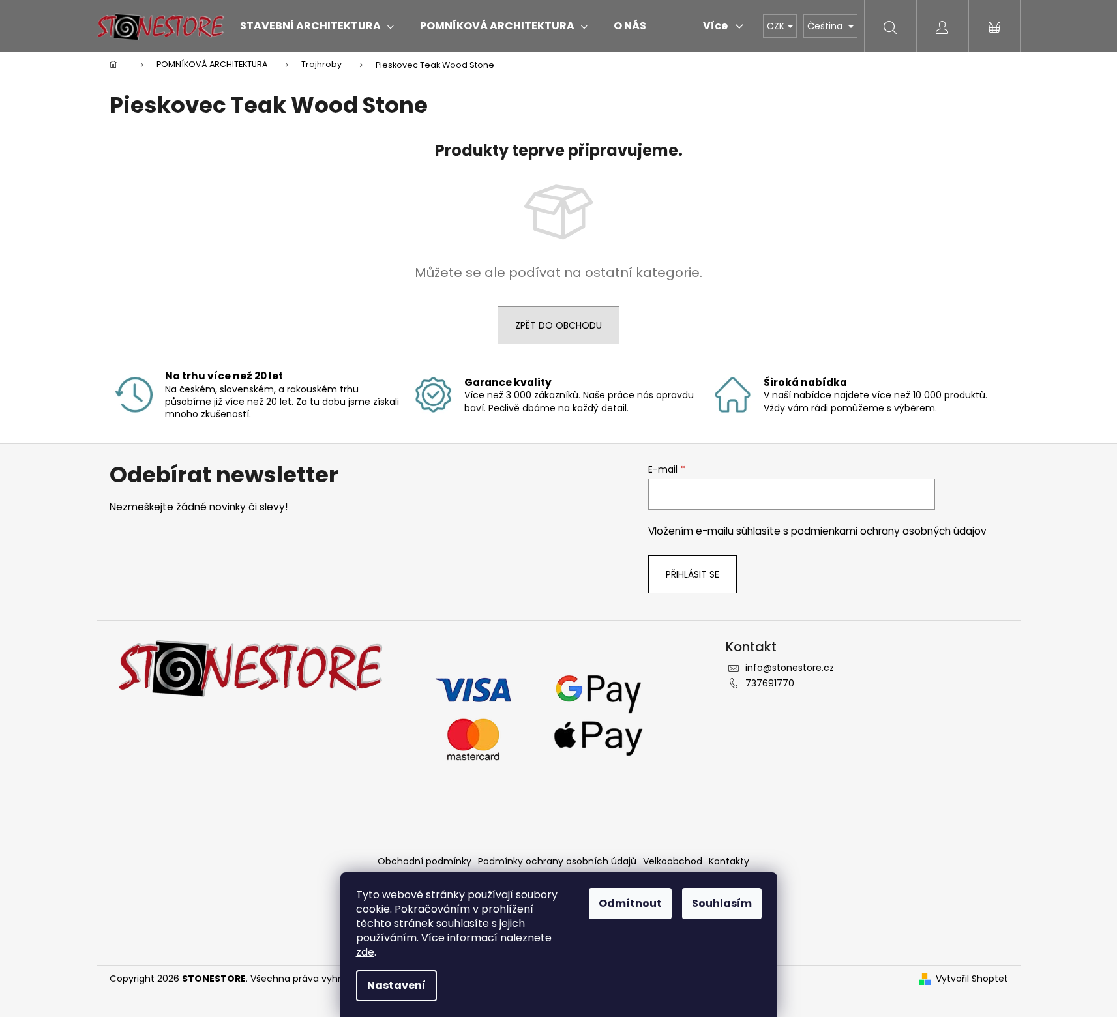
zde (365, 952)
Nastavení (396, 985)
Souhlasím (722, 903)
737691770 (769, 683)
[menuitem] (317, 26)
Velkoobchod (672, 861)
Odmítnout (630, 903)
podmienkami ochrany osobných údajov (889, 531)
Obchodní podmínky (424, 861)
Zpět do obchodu (558, 325)
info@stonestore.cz (789, 667)
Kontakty (729, 861)
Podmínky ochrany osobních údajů (557, 861)
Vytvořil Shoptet (972, 979)
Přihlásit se (692, 574)
